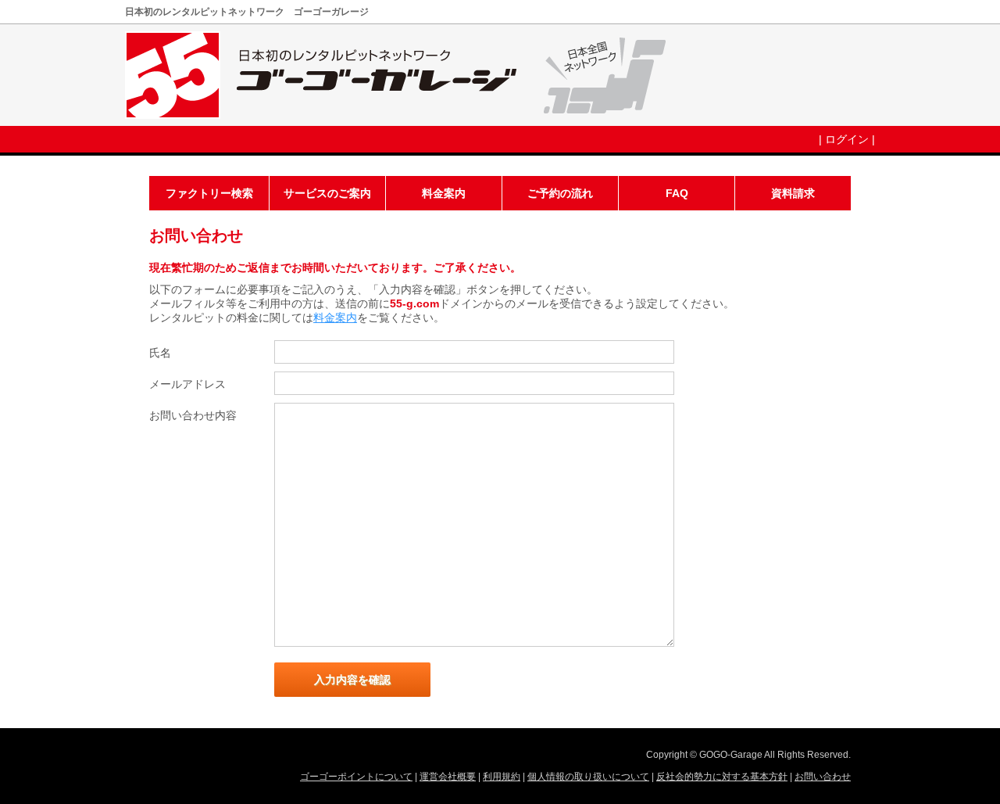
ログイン (847, 139)
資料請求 (793, 193)
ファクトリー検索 (209, 193)
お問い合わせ (823, 776)
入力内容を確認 (352, 679)
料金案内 (444, 193)
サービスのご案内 (327, 193)
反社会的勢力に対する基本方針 (722, 776)
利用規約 (501, 776)
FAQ (677, 193)
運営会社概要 (448, 776)
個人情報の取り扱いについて (588, 776)
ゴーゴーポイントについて (356, 776)
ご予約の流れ (560, 193)
